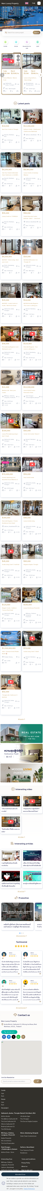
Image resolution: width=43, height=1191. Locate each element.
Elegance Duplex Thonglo (31, 564)
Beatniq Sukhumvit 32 (8, 1126)
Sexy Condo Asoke (29, 477)
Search (36, 32)
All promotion (21, 936)
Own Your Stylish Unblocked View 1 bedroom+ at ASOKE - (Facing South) (10, 174)
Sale (2, 1093)
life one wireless (6, 1140)
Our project (4, 1108)
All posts (21, 719)
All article (21, 891)
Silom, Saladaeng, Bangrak (29, 1133)
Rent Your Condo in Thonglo (10, 129)
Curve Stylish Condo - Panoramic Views (30, 391)
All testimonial (21, 1008)
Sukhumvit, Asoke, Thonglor (10, 1113)
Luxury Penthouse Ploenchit (32, 608)
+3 (23, 1036)
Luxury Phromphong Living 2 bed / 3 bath (10, 435)
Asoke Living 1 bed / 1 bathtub (10, 564)
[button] (40, 19)
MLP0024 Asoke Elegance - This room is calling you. (31, 304)
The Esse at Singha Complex (29, 1121)
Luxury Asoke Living (29, 521)
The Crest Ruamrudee (7, 1143)
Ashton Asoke (5, 1116)
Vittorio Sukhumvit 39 (7, 1124)
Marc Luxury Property (10, 3)
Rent (2, 1096)
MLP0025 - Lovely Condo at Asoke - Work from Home (10, 304)
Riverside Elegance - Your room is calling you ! (31, 348)
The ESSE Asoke (6, 1129)
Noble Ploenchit (6, 1138)
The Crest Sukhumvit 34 (8, 1121)
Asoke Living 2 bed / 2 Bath (31, 651)
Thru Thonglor (24, 1119)
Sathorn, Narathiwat (27, 1147)
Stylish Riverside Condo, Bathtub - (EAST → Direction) (32, 217)
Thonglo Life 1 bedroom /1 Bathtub (10, 696)
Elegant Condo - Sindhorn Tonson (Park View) (9, 609)
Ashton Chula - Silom (7, 1152)
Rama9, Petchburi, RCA (27, 1113)
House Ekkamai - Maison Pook (10, 79)
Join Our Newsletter (7, 1077)
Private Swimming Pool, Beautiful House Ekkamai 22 (10, 478)
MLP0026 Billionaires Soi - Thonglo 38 (31, 261)
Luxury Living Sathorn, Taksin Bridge (30, 79)
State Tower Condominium (28, 1136)
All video (21, 837)
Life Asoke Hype (25, 1116)
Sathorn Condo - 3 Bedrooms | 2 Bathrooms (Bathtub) (32, 130)
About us (24, 1166)
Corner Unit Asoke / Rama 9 (31, 434)
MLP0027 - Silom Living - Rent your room (10, 261)
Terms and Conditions (28, 1159)
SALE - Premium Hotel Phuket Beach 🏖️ (10, 652)
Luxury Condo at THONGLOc (10, 216)
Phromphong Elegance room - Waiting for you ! (10, 348)
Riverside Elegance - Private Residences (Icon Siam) (10, 522)
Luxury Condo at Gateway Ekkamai (31, 174)
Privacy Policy (26, 1163)
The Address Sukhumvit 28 (9, 1119)
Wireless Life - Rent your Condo (9, 391)
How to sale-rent (27, 1170)
